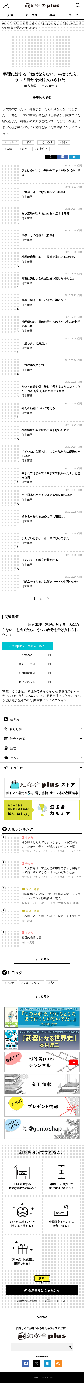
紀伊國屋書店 (27, 673)
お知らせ (17, 767)
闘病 (64, 142)
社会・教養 (17, 738)
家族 (24, 148)
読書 (13, 748)
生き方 (14, 23)
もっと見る (42, 959)
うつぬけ (47, 142)
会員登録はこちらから (44, 1290)
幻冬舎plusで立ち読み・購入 (27, 646)
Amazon (27, 655)
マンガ (15, 758)
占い (53, 982)
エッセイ (12, 142)
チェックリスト (32, 982)
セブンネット (27, 682)
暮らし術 (16, 729)
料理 (29, 142)
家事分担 (42, 148)
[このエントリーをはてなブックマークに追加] (47, 1364)
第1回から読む (42, 97)
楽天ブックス (27, 664)
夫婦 (9, 148)
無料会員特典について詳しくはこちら (43, 1300)
